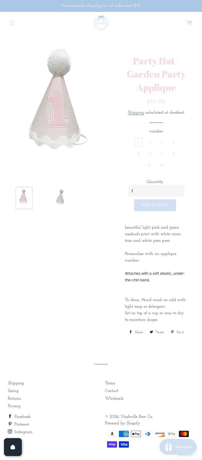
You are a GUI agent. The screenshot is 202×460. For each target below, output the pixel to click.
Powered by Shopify (122, 423)
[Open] (13, 447)
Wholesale (114, 398)
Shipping (136, 112)
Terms (110, 383)
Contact (111, 391)
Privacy (14, 406)
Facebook (22, 417)
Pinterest (21, 424)
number (156, 131)
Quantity (155, 182)
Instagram (22, 432)
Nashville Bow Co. (137, 417)
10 (162, 165)
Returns (14, 398)
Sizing (13, 391)
